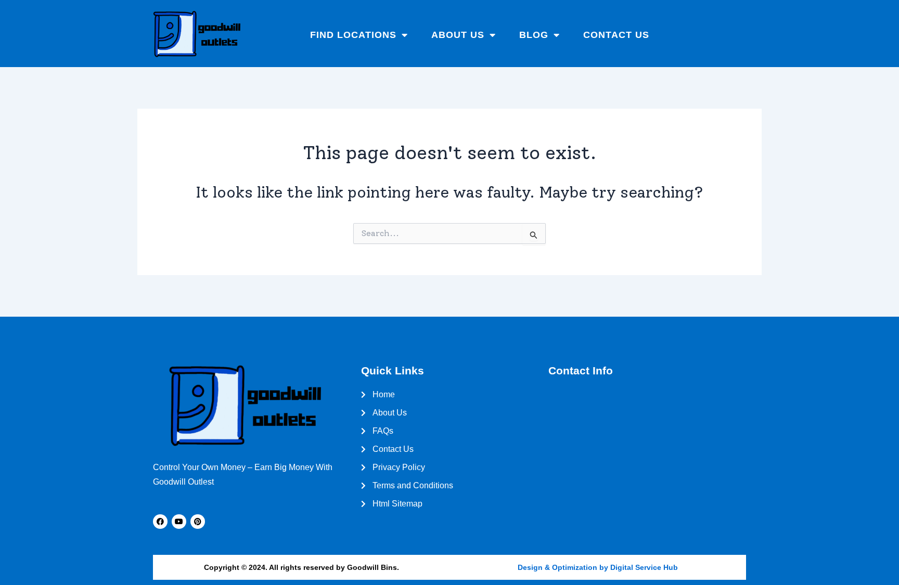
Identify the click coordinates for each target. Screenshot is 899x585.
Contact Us (616, 35)
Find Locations (353, 35)
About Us (457, 35)
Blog (533, 35)
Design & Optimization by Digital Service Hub (598, 567)
